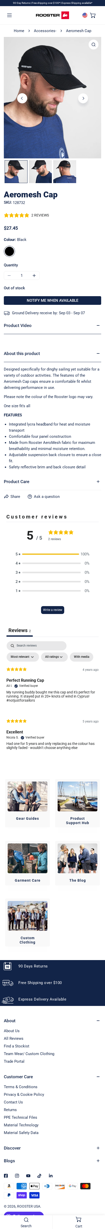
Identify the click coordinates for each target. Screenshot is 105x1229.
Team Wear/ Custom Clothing (29, 1054)
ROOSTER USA (28, 1206)
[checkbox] (81, 657)
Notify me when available (52, 300)
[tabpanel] (52, 700)
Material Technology (21, 1125)
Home (19, 31)
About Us (12, 1031)
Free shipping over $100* (46, 3)
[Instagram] (17, 1176)
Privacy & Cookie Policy (24, 1094)
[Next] (83, 98)
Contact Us (13, 1102)
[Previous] (22, 98)
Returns (10, 1110)
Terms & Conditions (20, 1087)
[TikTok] (39, 1176)
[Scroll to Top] (96, 1202)
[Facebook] (5, 1176)
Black (9, 251)
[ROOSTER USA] (52, 15)
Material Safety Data (21, 1132)
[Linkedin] (50, 1176)
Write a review (52, 610)
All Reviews (13, 1038)
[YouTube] (28, 1176)
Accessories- (45, 31)
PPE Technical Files (20, 1117)
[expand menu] (9, 15)
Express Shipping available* (77, 3)
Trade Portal (14, 1061)
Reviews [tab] (19, 630)
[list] (52, 98)
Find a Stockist (16, 1046)
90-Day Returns (22, 3)
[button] (93, 15)
